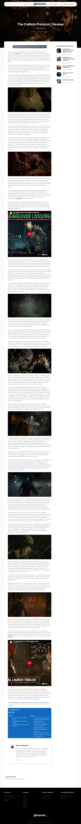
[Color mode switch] (62, 4)
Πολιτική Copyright (46, 798)
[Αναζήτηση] (9, 4)
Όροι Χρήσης (64, 795)
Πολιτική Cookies (46, 796)
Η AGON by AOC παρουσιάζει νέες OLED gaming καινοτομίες (68, 51)
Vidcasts (25, 804)
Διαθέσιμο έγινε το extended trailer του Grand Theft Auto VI (69, 59)
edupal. (51, 821)
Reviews (25, 4)
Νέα (30, 4)
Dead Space (18, 53)
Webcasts (25, 803)
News (24, 796)
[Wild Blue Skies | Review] (59, 81)
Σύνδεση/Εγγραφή (69, 4)
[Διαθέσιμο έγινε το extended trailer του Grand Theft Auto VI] (59, 59)
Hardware (55, 4)
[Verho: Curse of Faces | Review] (59, 74)
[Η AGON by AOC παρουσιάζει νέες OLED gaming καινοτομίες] (59, 50)
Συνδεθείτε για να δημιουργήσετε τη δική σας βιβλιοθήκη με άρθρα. (29, 46)
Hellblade (10, 635)
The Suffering (18, 198)
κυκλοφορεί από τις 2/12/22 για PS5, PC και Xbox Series (34, 702)
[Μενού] (7, 4)
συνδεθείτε (22, 779)
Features (25, 801)
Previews (25, 799)
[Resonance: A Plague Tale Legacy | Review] (59, 67)
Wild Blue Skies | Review (68, 79)
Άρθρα (50, 4)
